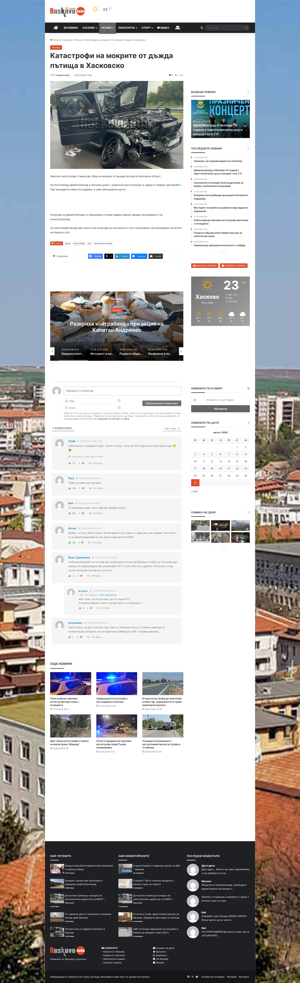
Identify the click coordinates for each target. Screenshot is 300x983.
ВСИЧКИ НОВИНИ (206, 265)
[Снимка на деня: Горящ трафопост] (240, 525)
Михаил (206, 881)
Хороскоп (161, 955)
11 (204, 461)
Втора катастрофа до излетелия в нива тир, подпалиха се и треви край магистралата (162, 701)
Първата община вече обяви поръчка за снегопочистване (117, 326)
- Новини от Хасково (112, 951)
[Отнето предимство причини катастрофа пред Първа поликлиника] (116, 726)
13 (220, 461)
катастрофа (79, 243)
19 (212, 468)
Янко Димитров (108, 594)
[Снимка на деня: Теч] (240, 537)
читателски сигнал (103, 243)
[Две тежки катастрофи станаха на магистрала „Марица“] (70, 726)
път (89, 243)
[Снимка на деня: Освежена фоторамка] (200, 537)
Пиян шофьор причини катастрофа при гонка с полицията (64, 701)
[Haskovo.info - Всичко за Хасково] (67, 12)
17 (195, 468)
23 (245, 468)
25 (203, 475)
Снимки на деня (164, 948)
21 (229, 468)
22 (237, 468)
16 (245, 461)
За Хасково (161, 959)
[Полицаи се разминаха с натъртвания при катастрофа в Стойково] (162, 726)
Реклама (231, 976)
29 (237, 475)
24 (195, 475)
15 (237, 461)
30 (245, 475)
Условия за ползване (212, 976)
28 (228, 475)
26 (212, 475)
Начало (56, 39)
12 (212, 461)
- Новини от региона (113, 955)
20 (220, 468)
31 (195, 482)
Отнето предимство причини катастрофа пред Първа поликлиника (113, 744)
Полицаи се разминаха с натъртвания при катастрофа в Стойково (161, 744)
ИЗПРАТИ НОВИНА (235, 265)
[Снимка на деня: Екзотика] (200, 525)
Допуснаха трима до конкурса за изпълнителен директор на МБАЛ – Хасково (85, 899)
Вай (204, 912)
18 (203, 468)
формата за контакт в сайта (114, 418)
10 (195, 461)
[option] (116, 326)
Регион (106, 27)
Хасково (88, 27)
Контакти (244, 976)
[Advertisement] (116, 770)
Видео (164, 27)
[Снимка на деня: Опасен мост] (220, 537)
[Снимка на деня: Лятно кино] (220, 525)
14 (229, 461)
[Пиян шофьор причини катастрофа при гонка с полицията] (70, 683)
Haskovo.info (63, 75)
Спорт (146, 27)
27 (220, 475)
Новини (72, 27)
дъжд (67, 243)
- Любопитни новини (113, 959)
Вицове (159, 962)
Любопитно (126, 27)
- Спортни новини (111, 962)
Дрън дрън (208, 865)
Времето (160, 951)
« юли (194, 491)
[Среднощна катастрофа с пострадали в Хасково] (116, 683)
